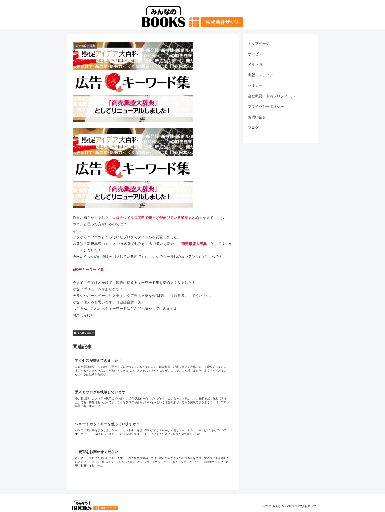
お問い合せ (257, 117)
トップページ (259, 44)
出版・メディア (260, 75)
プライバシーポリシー (266, 107)
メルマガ (255, 65)
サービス (255, 54)
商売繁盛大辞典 (85, 332)
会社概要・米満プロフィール (271, 96)
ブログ (253, 128)
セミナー (255, 85)
